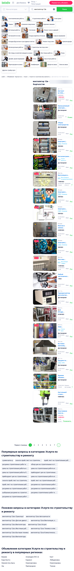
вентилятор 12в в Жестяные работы (15, 528)
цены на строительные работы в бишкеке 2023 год (15, 468)
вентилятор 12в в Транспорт (13, 516)
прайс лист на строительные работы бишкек (15, 484)
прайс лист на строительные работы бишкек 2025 (44, 480)
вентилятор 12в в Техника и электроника (44, 528)
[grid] (52, 264)
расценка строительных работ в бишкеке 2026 (15, 464)
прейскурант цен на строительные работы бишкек (44, 472)
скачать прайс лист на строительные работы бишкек (28, 460)
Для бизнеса (21, 3)
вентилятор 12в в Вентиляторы (14, 524)
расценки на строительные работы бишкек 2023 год (15, 488)
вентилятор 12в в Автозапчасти (38, 516)
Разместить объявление (61, 3)
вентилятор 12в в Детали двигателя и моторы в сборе (15, 520)
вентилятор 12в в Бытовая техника (15, 532)
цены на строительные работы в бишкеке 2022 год (44, 468)
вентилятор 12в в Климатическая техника (44, 532)
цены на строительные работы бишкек (15, 472)
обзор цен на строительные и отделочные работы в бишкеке (44, 464)
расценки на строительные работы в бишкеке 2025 (15, 496)
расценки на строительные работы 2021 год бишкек (44, 488)
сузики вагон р (7, 460)
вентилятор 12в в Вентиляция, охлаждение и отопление (44, 520)
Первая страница (20, 445)
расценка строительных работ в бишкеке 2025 (44, 492)
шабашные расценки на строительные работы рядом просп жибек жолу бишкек (15, 492)
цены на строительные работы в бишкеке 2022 (44, 476)
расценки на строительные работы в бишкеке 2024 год (44, 484)
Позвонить (67, 421)
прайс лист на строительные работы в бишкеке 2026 (57, 460)
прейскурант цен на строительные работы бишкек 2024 (15, 476)
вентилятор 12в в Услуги (37, 524)
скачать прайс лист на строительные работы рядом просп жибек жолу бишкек (15, 480)
